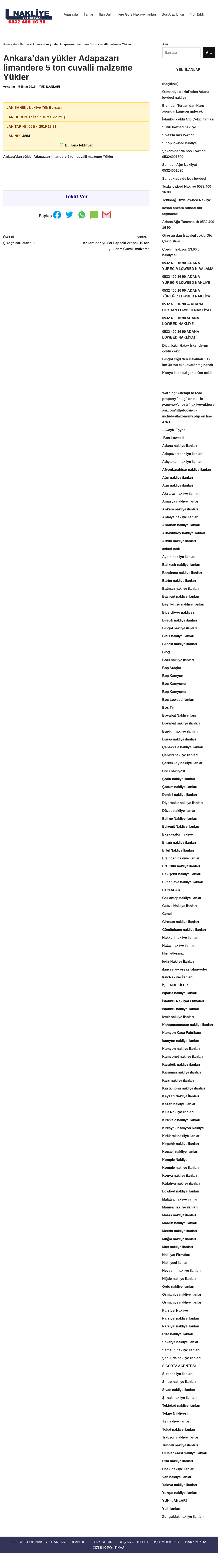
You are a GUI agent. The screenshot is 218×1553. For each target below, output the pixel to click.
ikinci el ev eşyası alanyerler (184, 969)
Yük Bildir (197, 14)
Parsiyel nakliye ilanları (180, 1318)
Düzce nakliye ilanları (179, 811)
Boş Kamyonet (174, 683)
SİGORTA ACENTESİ (179, 1366)
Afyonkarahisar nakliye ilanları (186, 469)
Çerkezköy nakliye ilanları (182, 763)
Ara (165, 44)
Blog (166, 652)
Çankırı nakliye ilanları (180, 755)
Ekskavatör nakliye (177, 834)
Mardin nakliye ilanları (179, 1223)
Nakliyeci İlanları (175, 1263)
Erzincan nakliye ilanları (181, 858)
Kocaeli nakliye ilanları (180, 1151)
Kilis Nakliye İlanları (178, 1112)
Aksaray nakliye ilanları (180, 493)
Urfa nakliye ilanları (177, 1461)
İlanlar (88, 14)
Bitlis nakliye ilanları (178, 636)
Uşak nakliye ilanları (178, 1469)
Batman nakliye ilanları (180, 588)
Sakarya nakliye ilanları (180, 1342)
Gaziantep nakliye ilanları (182, 898)
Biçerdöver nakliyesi (178, 612)
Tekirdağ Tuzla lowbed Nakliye (186, 200)
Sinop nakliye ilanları (179, 1382)
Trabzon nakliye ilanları (180, 1437)
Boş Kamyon (172, 676)
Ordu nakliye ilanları (178, 1286)
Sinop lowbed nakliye (179, 143)
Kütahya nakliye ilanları (181, 1183)
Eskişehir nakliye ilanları (181, 874)
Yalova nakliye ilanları (179, 1485)
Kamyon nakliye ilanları (181, 1048)
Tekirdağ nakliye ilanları (181, 1405)
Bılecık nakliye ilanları (179, 644)
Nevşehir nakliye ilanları (181, 1270)
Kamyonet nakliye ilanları (182, 1056)
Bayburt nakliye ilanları (180, 596)
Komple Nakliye (175, 1160)
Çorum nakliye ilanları (179, 787)
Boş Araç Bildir (173, 14)
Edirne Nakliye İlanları (179, 818)
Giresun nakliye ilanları (180, 922)
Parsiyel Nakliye (175, 1310)
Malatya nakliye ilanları (180, 1199)
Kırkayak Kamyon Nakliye (183, 1128)
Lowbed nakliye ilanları (180, 1191)
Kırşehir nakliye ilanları (180, 1144)
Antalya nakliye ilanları (180, 517)
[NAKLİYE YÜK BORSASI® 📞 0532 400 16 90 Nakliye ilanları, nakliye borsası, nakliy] (29, 14)
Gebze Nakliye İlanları (179, 906)
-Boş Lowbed (173, 438)
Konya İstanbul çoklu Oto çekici (187, 373)
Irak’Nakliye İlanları (177, 977)
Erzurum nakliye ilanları (181, 866)
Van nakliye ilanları (177, 1477)
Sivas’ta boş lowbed (178, 135)
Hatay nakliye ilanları (178, 945)
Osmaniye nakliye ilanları (182, 1294)
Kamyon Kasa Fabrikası (181, 1032)
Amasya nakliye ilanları (180, 501)
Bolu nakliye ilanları (178, 660)
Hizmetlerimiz (173, 953)
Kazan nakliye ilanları (179, 1104)
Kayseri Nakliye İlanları (180, 1096)
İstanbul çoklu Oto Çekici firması (188, 119)
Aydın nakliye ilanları (178, 557)
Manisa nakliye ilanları (180, 1207)
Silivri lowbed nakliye (179, 127)
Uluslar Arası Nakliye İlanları (184, 1453)
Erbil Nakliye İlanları (178, 850)
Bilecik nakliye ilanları (179, 620)
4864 (26, 136)
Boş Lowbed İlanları (178, 699)
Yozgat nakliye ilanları (179, 1493)
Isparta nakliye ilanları (179, 993)
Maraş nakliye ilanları (179, 1215)
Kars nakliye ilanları (178, 1080)
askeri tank (171, 549)
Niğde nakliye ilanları (179, 1279)
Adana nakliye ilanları (179, 446)
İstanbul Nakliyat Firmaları (183, 1001)
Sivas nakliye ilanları (178, 1390)
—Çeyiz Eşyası (174, 430)
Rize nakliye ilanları (177, 1334)
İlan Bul (105, 14)
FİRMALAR (171, 890)
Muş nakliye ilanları (177, 1247)
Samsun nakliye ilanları (180, 1350)
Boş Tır (168, 707)
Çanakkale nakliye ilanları (182, 747)
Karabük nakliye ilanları (181, 1064)
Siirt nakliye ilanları (177, 1374)
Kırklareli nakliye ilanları (181, 1136)
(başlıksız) (170, 84)
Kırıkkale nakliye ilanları (181, 1120)
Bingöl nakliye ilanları (179, 628)
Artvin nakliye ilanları (179, 541)
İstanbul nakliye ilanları (180, 1009)
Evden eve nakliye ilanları (182, 882)
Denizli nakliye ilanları (179, 795)
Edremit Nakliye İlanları (180, 826)
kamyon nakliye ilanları (180, 1041)
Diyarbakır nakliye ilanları (182, 803)
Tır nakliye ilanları (176, 1421)
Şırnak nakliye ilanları (179, 1397)
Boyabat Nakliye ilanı (179, 715)
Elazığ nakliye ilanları (179, 842)
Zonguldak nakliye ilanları (183, 1516)
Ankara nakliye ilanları (180, 509)
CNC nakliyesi (173, 771)
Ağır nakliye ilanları (177, 477)
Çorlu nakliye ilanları (178, 779)
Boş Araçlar (171, 668)
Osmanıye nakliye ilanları (182, 1302)
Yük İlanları (171, 1509)
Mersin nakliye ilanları (179, 1231)
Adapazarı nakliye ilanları (182, 454)
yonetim (9, 86)
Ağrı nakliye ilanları (177, 485)
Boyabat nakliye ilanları (181, 723)
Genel (167, 914)
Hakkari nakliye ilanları (180, 937)
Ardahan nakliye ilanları (181, 525)
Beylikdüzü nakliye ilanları (183, 604)
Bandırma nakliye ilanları (182, 573)
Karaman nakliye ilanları (181, 1072)
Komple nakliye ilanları (180, 1167)
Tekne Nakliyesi (175, 1413)
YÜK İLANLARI (49, 86)
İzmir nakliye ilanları (178, 1017)
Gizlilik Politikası (109, 1548)
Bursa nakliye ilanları (179, 739)
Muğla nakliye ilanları (179, 1239)
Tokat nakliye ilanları (178, 1429)
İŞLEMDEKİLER (175, 985)
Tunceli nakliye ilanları (180, 1445)
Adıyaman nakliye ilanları (182, 462)
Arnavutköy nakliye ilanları (183, 533)
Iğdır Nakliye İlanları (178, 961)
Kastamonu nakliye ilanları (183, 1088)
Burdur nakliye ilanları (180, 731)
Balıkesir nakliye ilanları (181, 564)
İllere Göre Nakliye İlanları (136, 14)
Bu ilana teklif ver (78, 145)
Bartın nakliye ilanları (179, 580)
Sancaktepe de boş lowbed (184, 178)
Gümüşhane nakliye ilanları (184, 930)
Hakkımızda (195, 1542)
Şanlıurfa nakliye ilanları (181, 1358)
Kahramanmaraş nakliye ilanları (187, 1025)
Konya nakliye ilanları (179, 1175)
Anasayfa (71, 14)
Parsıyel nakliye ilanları (180, 1326)
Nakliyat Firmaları (176, 1255)
